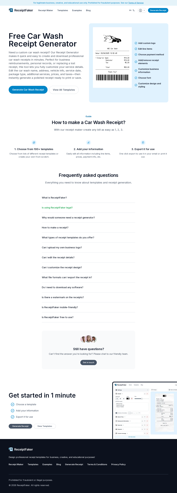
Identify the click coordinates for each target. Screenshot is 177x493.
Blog (88, 10)
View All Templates (64, 89)
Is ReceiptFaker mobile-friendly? (60, 307)
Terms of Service (136, 3)
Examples (77, 10)
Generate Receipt (158, 10)
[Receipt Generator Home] (21, 10)
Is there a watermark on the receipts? (63, 297)
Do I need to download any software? (62, 287)
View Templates (44, 426)
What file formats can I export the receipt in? (67, 277)
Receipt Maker (45, 10)
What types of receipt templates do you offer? (68, 237)
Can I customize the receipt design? (62, 267)
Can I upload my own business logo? (62, 247)
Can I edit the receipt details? (58, 257)
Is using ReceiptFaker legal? (57, 207)
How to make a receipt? (55, 227)
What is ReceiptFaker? (54, 197)
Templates (62, 10)
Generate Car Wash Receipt (28, 89)
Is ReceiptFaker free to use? (57, 317)
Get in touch (88, 362)
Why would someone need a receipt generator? (68, 217)
